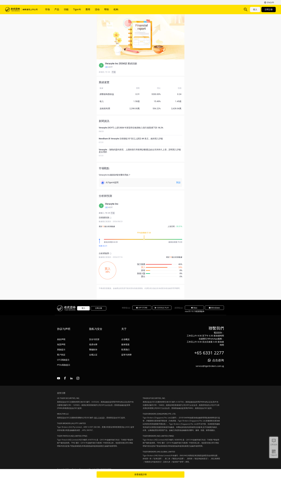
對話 (178, 182)
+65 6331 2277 (209, 353)
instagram (77, 378)
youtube (58, 378)
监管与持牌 (126, 354)
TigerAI (77, 9)
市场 (47, 9)
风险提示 (61, 349)
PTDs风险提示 (63, 364)
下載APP (273, 455)
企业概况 (125, 339)
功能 (66, 9)
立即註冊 (268, 9)
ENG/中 (270, 2)
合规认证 (93, 354)
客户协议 (61, 354)
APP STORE (142, 307)
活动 (97, 9)
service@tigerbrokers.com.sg (210, 366)
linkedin (71, 378)
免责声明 (61, 344)
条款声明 (61, 339)
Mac (195, 307)
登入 (255, 9)
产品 (56, 9)
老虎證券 (21, 9)
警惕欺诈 (93, 349)
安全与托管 (94, 339)
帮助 (106, 9)
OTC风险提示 (63, 359)
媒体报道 (125, 344)
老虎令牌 (93, 344)
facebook (65, 378)
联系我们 (125, 349)
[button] (140, 65)
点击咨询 (218, 360)
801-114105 (99, 417)
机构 (116, 9)
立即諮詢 (273, 444)
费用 (87, 9)
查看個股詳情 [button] (140, 474)
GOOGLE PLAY (163, 307)
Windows (215, 307)
